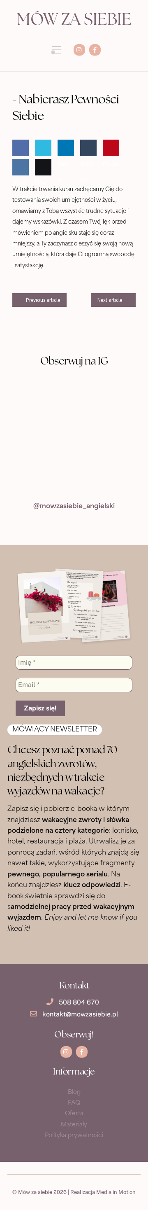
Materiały (74, 1125)
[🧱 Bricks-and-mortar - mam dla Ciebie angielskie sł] (40, 475)
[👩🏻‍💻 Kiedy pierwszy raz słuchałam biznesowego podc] (40, 436)
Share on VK (18, 191)
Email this (41, 191)
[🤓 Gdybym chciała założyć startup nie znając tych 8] (40, 397)
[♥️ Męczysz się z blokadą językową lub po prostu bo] (108, 436)
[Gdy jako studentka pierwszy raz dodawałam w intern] (108, 475)
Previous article (43, 300)
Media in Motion (116, 1192)
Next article (109, 300)
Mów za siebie (74, 20)
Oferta (74, 1114)
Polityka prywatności (74, 1136)
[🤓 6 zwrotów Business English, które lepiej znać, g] (108, 397)
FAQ (74, 1103)
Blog (74, 1092)
